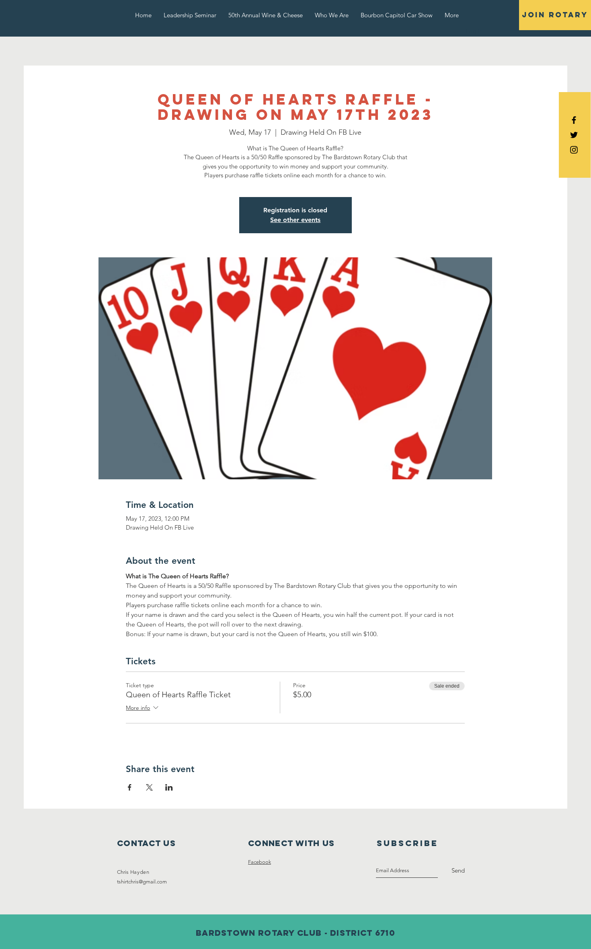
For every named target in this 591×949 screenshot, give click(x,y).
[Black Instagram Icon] (574, 150)
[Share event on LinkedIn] (169, 787)
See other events (295, 220)
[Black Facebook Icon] (574, 120)
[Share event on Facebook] (129, 787)
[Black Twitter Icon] (574, 135)
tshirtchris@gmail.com (142, 882)
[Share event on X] (149, 787)
